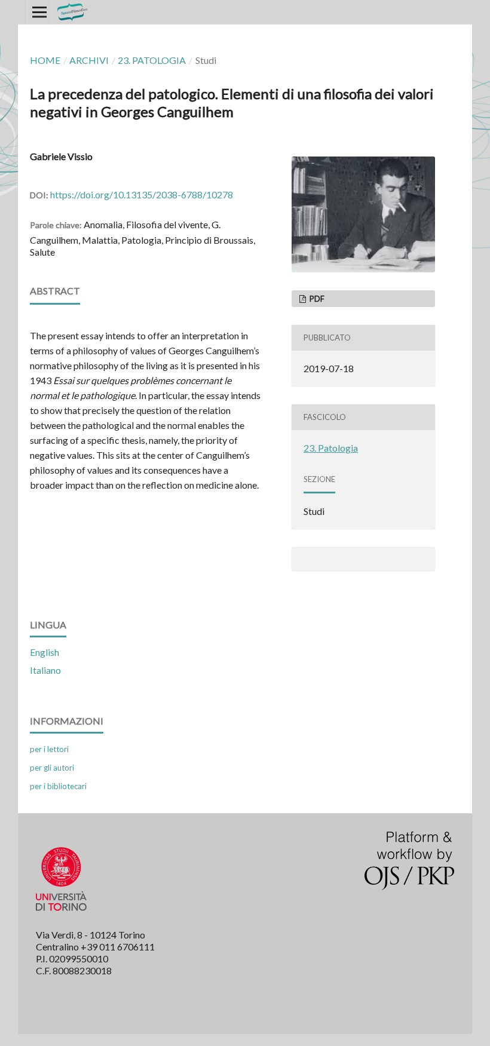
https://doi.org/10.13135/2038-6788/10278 (141, 194)
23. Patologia (152, 60)
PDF (316, 298)
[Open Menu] (39, 12)
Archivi (89, 60)
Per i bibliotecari (58, 786)
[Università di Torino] (61, 913)
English (44, 652)
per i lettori (49, 749)
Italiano (45, 670)
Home (45, 60)
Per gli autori (52, 767)
